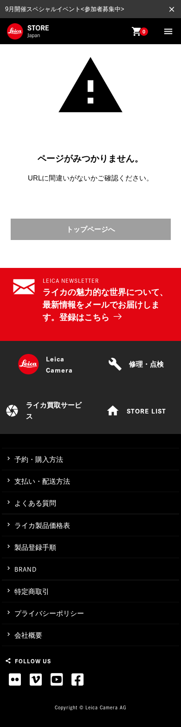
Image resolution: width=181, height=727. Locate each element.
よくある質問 (35, 503)
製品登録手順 (35, 547)
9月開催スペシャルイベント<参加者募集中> (64, 9)
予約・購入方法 (38, 459)
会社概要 (28, 635)
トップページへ (90, 229)
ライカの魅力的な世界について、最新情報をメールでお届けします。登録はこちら (105, 304)
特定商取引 (31, 591)
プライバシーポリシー (49, 613)
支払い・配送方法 (42, 481)
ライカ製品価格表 (42, 525)
